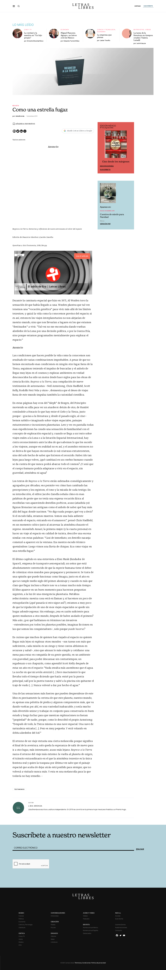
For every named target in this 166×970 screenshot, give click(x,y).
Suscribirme (119, 919)
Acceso (117, 916)
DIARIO (21, 913)
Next (131, 148)
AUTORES (116, 821)
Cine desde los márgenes (115, 161)
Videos (148, 29)
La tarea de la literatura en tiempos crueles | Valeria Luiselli (143, 36)
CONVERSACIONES (58, 913)
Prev (101, 148)
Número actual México (90, 927)
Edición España (107, 166)
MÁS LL (118, 913)
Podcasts (86, 919)
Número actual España (90, 930)
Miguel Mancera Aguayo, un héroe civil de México (69, 35)
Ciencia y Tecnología (106, 29)
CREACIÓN (55, 922)
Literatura (22, 927)
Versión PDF (105, 224)
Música (21, 942)
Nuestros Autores (121, 927)
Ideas (52, 939)
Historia (53, 936)
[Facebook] (14, 131)
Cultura (21, 916)
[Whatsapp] (24, 131)
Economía (65, 29)
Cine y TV (28, 29)
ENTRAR (138, 6)
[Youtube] (124, 935)
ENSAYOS (54, 933)
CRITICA (22, 933)
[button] (14, 6)
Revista (16, 105)
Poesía (53, 925)
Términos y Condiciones (83, 963)
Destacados (87, 933)
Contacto (118, 930)
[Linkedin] (21, 131)
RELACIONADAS (45, 821)
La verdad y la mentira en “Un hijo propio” (33, 35)
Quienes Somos (120, 925)
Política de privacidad (98, 963)
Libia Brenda (35, 806)
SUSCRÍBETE (148, 6)
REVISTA (86, 924)
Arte (20, 945)
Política (21, 919)
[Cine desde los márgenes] (116, 145)
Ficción (53, 927)
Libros (21, 939)
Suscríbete (105, 169)
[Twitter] (17, 131)
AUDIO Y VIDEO (89, 913)
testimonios (19, 789)
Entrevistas (139, 29)
